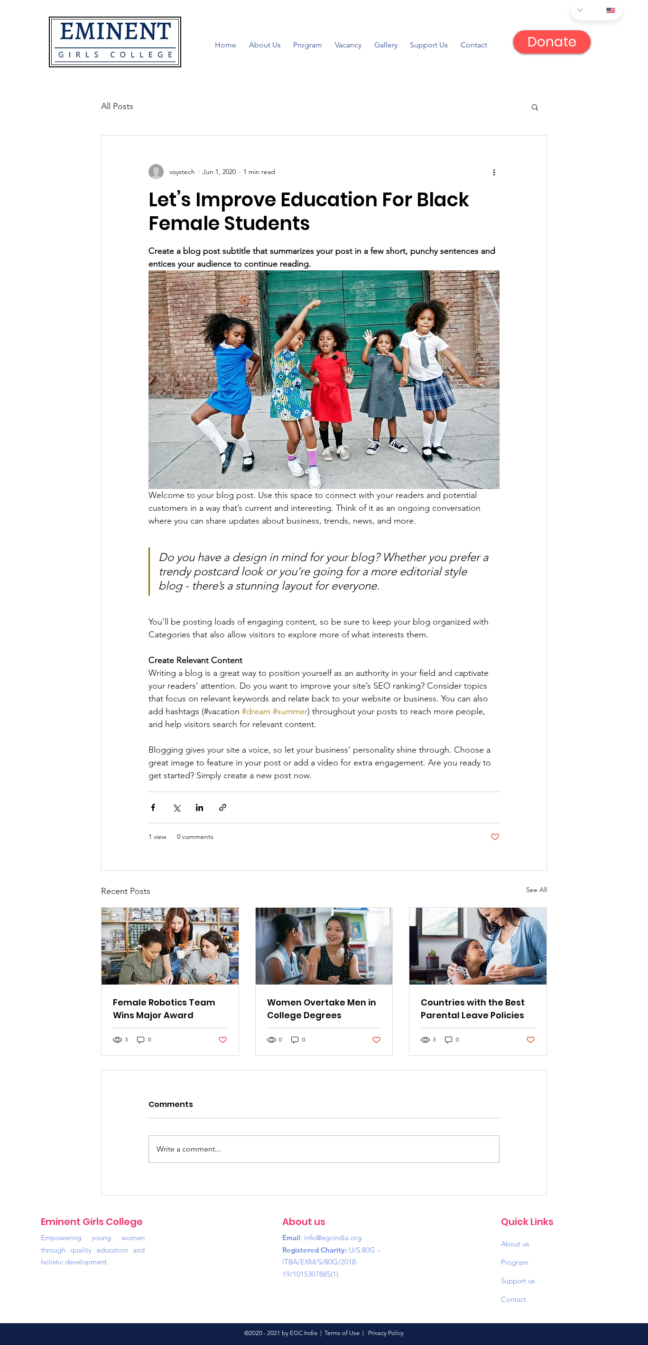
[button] (534, 107)
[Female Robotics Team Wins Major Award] (170, 946)
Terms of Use (342, 1332)
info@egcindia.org (332, 1237)
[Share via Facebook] (152, 807)
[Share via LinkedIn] (199, 807)
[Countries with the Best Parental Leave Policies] (477, 946)
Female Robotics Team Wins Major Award (164, 1008)
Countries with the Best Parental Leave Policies (473, 1008)
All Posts (117, 106)
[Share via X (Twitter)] (176, 807)
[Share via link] (222, 807)
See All (536, 889)
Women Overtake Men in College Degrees (321, 1008)
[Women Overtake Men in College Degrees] (324, 946)
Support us (518, 1280)
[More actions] (494, 171)
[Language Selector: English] (596, 10)
